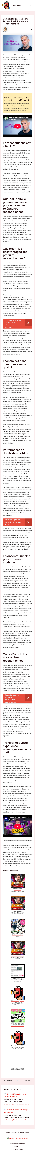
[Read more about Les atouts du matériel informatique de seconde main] (17, 1111)
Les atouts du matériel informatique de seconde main (16, 1116)
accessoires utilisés (23, 1104)
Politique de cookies (17, 1149)
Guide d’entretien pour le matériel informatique (14, 1101)
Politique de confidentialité (17, 1143)
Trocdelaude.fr (17, 5)
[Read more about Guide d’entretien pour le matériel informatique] (17, 1095)
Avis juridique (17, 1146)
